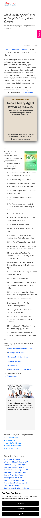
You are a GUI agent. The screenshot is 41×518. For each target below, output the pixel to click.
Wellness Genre (13, 365)
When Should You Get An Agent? (16, 462)
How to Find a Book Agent (13, 475)
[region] (20, 504)
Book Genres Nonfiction (20, 50)
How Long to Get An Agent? (14, 467)
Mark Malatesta (11, 26)
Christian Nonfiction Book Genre (20, 349)
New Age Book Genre (16, 353)
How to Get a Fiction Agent (14, 480)
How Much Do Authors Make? (15, 472)
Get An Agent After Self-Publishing (16, 488)
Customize (20, 509)
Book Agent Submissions (13, 478)
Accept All (20, 503)
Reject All (20, 514)
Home (7, 50)
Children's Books (12, 438)
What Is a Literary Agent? (13, 459)
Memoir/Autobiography (14, 443)
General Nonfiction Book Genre (19, 369)
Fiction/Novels (11, 440)
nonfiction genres (26, 92)
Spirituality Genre (14, 361)
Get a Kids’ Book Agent (12, 485)
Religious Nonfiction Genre (18, 357)
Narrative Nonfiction (13, 446)
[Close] (39, 491)
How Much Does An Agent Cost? (16, 470)
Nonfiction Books (12, 448)
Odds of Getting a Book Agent (15, 464)
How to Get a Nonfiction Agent (15, 483)
